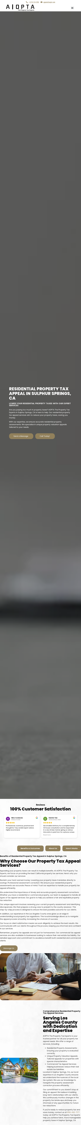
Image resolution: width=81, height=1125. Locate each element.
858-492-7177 (73, 1112)
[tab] (30, 848)
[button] (72, 7)
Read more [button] (9, 835)
